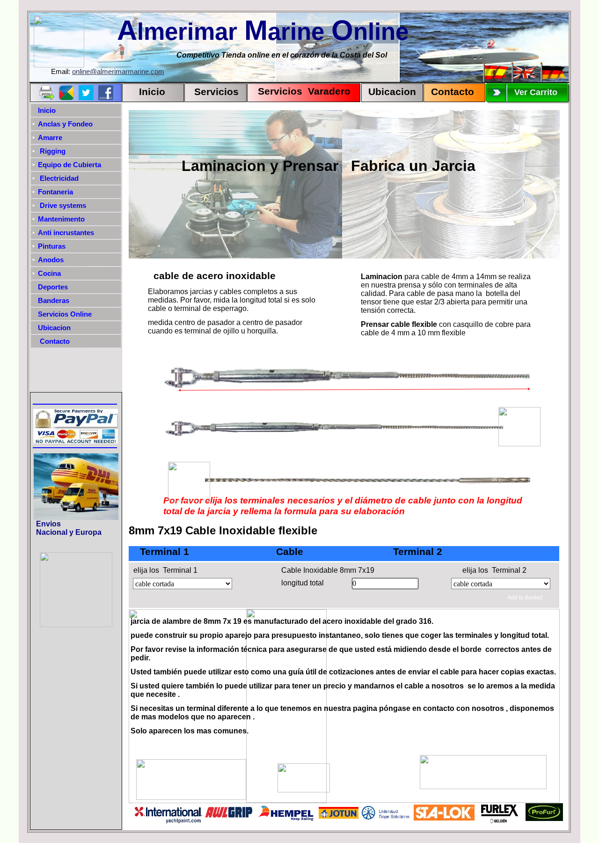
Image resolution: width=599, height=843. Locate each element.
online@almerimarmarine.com (118, 71)
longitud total (302, 583)
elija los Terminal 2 (494, 570)
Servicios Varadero (300, 91)
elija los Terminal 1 (165, 570)
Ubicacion (392, 91)
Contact (449, 91)
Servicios (216, 91)
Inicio (152, 91)
